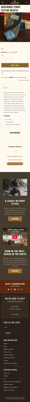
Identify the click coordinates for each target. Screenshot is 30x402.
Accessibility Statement (10, 363)
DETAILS (5, 87)
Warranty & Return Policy (11, 387)
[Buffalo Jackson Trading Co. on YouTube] (15, 289)
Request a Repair (8, 384)
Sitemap (6, 360)
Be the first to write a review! (15, 163)
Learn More (15, 219)
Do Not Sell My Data (9, 390)
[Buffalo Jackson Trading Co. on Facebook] (12, 289)
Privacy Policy (8, 352)
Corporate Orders (9, 355)
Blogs (5, 346)
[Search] (25, 2)
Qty (2, 55)
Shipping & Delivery (9, 357)
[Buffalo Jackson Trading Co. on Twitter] (8, 289)
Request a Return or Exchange (12, 381)
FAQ (4, 379)
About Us (6, 343)
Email (6, 327)
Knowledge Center (9, 349)
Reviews (6, 376)
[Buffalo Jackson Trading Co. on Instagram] (21, 289)
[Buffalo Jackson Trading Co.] (15, 2)
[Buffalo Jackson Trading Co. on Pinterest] (18, 289)
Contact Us (7, 373)
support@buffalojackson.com (15, 301)
